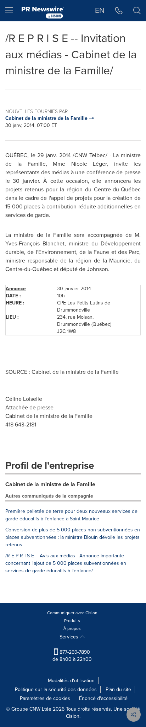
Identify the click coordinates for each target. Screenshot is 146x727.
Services (70, 637)
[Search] (137, 10)
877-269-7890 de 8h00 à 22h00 (72, 655)
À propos (72, 628)
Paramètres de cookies (45, 698)
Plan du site (118, 689)
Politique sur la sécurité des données (56, 689)
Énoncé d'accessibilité (103, 698)
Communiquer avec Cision (72, 613)
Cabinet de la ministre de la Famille (50, 484)
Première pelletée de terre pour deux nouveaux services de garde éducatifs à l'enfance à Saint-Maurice (71, 515)
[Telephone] (119, 10)
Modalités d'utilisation (71, 680)
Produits (72, 620)
